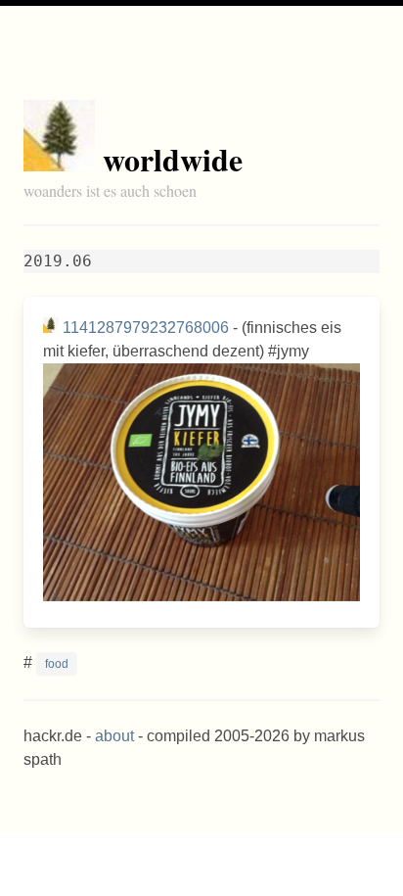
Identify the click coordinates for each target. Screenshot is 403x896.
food (56, 664)
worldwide (173, 159)
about (114, 736)
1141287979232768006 (146, 327)
